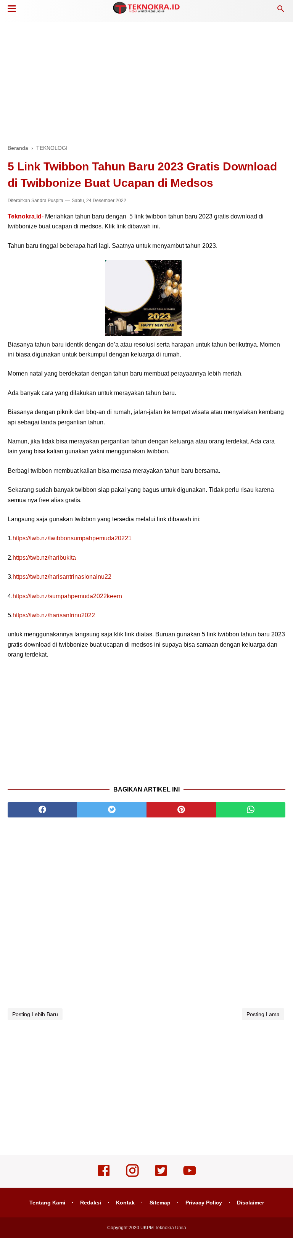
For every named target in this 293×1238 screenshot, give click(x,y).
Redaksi (90, 1202)
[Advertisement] (146, 80)
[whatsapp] (250, 809)
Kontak (125, 1202)
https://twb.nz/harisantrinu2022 (54, 615)
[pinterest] (181, 809)
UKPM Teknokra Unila (163, 1227)
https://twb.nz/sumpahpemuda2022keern (67, 596)
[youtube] (189, 1176)
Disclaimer (250, 1202)
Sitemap (160, 1202)
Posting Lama (263, 1014)
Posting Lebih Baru (35, 1014)
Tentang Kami (47, 1202)
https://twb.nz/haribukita (44, 557)
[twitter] (111, 809)
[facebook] (42, 809)
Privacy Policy (203, 1202)
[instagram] (132, 1176)
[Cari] (280, 11)
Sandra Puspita (47, 200)
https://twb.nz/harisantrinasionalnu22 (62, 576)
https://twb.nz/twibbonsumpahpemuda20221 (72, 538)
